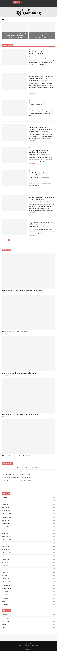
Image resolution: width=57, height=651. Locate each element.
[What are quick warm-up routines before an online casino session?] (14, 203)
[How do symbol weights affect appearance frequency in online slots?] (14, 132)
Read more (31, 66)
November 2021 (7, 582)
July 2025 (5, 530)
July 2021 (5, 595)
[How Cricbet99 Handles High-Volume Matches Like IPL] (28, 353)
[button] (21, 2)
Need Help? (28, 4)
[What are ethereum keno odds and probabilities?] (28, 436)
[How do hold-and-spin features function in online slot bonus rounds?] (14, 178)
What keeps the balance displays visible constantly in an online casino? (41, 77)
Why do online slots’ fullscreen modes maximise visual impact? (40, 53)
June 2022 (5, 569)
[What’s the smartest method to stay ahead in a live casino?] (14, 227)
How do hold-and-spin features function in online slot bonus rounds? (41, 174)
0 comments (19, 37)
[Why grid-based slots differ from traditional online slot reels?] (14, 155)
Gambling (29, 618)
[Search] (54, 19)
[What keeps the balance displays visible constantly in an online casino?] (14, 81)
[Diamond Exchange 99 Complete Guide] (42, 30)
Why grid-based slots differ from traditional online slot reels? (39, 151)
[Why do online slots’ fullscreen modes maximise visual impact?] (14, 57)
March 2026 (6, 504)
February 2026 (6, 507)
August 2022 (6, 562)
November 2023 (7, 539)
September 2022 (7, 559)
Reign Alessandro (34, 56)
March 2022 (6, 578)
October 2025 (6, 520)
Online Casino (29, 621)
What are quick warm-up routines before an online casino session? (41, 198)
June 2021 (5, 598)
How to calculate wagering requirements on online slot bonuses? (41, 104)
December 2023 (7, 536)
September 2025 (7, 523)
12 (21, 240)
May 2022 (5, 572)
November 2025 (7, 517)
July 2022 (5, 565)
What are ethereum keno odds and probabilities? (17, 456)
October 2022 (6, 556)
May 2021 (5, 601)
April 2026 (5, 501)
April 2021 (5, 604)
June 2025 (5, 533)
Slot (29, 627)
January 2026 (6, 510)
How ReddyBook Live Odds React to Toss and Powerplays (20, 414)
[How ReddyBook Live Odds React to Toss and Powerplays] (28, 395)
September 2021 (7, 588)
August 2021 (6, 591)
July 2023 (5, 543)
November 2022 (7, 552)
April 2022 (5, 575)
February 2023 (6, 546)
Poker (29, 624)
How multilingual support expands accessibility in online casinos (15, 34)
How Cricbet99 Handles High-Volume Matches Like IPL (26, 2)
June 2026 (5, 497)
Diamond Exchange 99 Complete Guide (41, 34)
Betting (29, 614)
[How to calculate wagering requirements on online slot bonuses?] (14, 108)
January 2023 (6, 549)
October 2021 (6, 585)
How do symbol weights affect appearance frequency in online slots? (41, 128)
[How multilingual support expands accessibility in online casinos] (15, 30)
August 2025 (6, 526)
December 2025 (7, 513)
